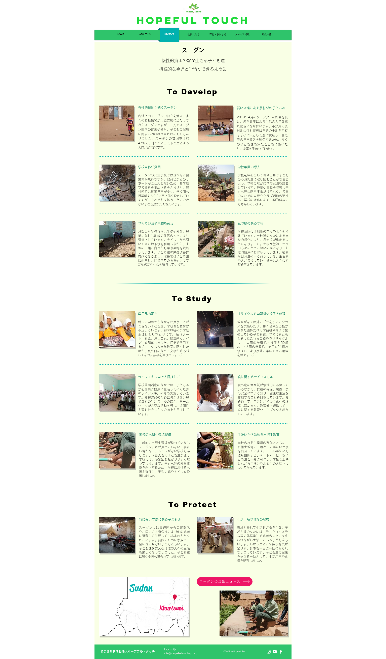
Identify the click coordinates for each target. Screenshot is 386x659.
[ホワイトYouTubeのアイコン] (274, 651)
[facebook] (280, 651)
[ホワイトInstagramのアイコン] (268, 651)
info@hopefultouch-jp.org (180, 653)
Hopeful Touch (193, 20)
